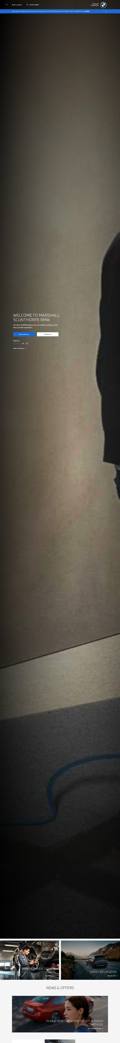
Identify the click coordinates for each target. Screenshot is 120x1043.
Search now (111, 976)
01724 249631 (34, 5)
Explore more (49, 976)
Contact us (47, 334)
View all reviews (18, 348)
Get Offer (86, 11)
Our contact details (94, 1028)
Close (106, 11)
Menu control (7, 5)
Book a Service (24, 334)
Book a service (17, 5)
